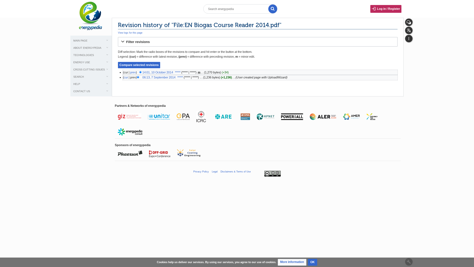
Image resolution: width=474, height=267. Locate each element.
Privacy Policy (201, 171)
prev (133, 72)
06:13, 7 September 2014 (159, 77)
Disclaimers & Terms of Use (236, 171)
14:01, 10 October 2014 (157, 72)
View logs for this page (130, 32)
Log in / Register (388, 8)
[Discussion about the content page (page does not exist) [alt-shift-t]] (409, 22)
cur (126, 77)
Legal (215, 171)
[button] (257, 42)
